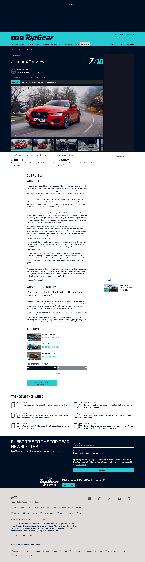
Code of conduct (32, 513)
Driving (24, 82)
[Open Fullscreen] (100, 134)
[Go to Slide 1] (21, 145)
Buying (40, 82)
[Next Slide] (100, 112)
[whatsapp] (47, 72)
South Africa (111, 551)
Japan (64, 551)
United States (129, 34)
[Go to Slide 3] (66, 145)
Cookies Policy (39, 507)
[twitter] (43, 72)
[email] (50, 72)
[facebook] (39, 72)
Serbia (100, 551)
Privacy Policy (26, 507)
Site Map (81, 513)
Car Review (15, 55)
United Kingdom (118, 34)
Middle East (27, 555)
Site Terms (17, 513)
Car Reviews (20, 49)
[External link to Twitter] (109, 499)
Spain (123, 551)
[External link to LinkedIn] (129, 499)
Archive (79, 507)
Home (13, 49)
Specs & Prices (51, 82)
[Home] (35, 37)
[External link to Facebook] (90, 499)
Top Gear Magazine (66, 513)
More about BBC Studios (21, 535)
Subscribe (103, 470)
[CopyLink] (35, 73)
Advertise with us (48, 513)
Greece (25, 551)
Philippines (89, 551)
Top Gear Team (22, 70)
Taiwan (15, 555)
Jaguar (28, 49)
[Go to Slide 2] (43, 145)
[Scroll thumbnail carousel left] (95, 144)
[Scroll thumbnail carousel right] (100, 144)
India (48, 551)
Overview (15, 82)
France (15, 551)
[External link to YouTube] (119, 499)
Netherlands (75, 551)
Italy (56, 551)
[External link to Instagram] (99, 499)
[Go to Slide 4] (88, 145)
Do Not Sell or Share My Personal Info (60, 507)
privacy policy (81, 464)
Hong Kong (37, 551)
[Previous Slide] (14, 112)
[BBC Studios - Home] (16, 497)
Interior (32, 82)
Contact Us (15, 507)
